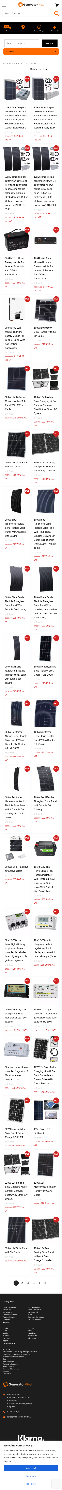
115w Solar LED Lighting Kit (42, 1131)
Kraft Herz (32, 1333)
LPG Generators (34, 1307)
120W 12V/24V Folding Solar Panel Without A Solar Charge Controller (44, 1254)
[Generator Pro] (31, 6)
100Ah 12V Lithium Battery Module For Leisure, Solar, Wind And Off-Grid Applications (15, 266)
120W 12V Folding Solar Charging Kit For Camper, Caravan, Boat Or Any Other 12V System (16, 1191)
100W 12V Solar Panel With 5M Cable (16, 464)
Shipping (6, 1371)
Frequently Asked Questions (13, 1356)
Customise (31, 1476)
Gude (5, 1331)
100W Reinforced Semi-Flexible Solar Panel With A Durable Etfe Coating (44, 738)
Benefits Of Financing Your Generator (16, 1354)
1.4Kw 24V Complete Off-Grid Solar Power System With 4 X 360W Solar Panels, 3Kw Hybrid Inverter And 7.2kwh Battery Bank (16, 117)
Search (50, 43)
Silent (30, 1315)
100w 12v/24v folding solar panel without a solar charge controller (45, 466)
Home (6, 63)
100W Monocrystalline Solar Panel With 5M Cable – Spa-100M (45, 670)
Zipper (5, 1340)
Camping (6, 1319)
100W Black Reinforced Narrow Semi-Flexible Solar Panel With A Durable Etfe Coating (16, 528)
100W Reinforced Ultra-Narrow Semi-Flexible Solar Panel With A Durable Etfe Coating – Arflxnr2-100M (15, 807)
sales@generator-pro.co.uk (19, 1417)
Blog (4, 1359)
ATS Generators (8, 1312)
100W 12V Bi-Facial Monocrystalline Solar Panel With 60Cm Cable (16, 403)
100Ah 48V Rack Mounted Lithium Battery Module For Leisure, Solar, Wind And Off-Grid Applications (44, 268)
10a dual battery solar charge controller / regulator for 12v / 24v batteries (16, 1015)
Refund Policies (8, 1366)
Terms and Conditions (11, 1369)
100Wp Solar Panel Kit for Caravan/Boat (16, 869)
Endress (31, 1328)
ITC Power (7, 1338)
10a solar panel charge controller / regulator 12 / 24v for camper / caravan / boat (16, 1073)
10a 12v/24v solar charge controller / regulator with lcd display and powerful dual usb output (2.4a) (45, 948)
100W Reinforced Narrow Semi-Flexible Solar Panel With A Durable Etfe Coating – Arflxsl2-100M (16, 740)
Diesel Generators (9, 1307)
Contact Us (7, 1374)
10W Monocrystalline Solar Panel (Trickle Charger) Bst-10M (15, 1133)
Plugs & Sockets (9, 1317)
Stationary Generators (36, 1317)
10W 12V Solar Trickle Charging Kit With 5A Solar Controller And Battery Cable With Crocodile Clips (45, 1075)
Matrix (5, 1333)
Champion (32, 1338)
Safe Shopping (8, 1361)
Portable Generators (10, 1315)
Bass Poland (32, 1335)
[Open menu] (4, 5)
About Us (6, 1349)
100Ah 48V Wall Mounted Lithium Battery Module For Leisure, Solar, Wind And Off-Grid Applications (15, 338)
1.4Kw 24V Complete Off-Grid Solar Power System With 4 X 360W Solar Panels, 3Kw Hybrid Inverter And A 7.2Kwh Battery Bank (45, 117)
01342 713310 (13, 1412)
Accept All (31, 1468)
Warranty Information (10, 1364)
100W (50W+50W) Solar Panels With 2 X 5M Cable (45, 332)
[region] (31, 1465)
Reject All (31, 1483)
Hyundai (6, 1335)
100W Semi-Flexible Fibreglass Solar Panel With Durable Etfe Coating (45, 803)
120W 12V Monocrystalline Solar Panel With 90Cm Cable (45, 1189)
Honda (5, 1328)
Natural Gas (7, 1310)
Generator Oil (33, 1312)
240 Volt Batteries (34, 1319)
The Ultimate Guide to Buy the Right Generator (20, 1352)
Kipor (30, 1331)
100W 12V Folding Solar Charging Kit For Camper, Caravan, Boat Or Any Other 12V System (45, 405)
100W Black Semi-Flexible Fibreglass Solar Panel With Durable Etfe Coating (15, 603)
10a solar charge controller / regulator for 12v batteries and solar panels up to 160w (45, 1015)
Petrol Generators (34, 1310)
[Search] (56, 13)
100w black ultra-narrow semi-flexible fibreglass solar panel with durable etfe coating (15, 674)
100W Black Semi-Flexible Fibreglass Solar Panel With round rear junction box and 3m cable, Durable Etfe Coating (45, 607)
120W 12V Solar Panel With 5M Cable (16, 1250)
